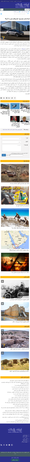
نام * (27, 138)
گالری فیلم (26, 326)
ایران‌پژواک (22, 5)
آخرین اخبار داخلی (25, 377)
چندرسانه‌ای (25, 440)
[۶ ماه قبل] (15, 311)
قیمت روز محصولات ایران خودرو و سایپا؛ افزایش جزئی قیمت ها (16, 402)
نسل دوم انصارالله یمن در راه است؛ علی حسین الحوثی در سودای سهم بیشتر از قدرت (16, 417)
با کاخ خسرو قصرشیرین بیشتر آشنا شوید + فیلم (19, 371)
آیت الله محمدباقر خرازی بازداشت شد (21, 406)
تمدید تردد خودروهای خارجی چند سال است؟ (20, 387)
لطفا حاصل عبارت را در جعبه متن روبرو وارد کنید (19, 153)
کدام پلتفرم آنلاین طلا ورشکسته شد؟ (21, 385)
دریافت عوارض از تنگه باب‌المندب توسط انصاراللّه (19, 250)
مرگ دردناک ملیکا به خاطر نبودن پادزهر (21, 390)
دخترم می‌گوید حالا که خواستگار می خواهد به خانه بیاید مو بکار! (16, 410)
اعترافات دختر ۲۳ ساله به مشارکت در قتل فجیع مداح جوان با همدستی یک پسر (15, 408)
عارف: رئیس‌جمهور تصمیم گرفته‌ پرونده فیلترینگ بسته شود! (17, 422)
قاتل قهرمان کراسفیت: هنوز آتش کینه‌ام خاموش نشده (18, 399)
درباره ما (11, 1)
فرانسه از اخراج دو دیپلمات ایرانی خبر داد (20, 394)
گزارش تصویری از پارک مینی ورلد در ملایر (21, 322)
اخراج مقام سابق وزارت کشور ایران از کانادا (20, 404)
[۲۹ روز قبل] (15, 262)
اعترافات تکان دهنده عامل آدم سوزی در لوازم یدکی (19, 380)
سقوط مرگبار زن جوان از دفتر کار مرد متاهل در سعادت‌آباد (17, 392)
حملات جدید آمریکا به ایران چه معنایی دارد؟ (20, 272)
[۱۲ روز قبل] (15, 119)
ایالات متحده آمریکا (6, 129)
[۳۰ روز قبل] (15, 240)
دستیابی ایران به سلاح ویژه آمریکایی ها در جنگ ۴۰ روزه (18, 401)
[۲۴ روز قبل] (15, 217)
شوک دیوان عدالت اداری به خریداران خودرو (20, 389)
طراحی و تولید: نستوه (15, 457)
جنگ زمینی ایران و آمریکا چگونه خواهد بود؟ (20, 228)
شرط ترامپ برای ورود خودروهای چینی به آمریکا (17, 19)
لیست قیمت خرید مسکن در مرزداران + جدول (20, 397)
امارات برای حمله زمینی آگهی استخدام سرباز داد (19, 183)
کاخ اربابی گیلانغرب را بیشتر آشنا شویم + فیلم (19, 349)
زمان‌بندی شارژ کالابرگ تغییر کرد (22, 206)
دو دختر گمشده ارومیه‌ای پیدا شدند (21, 420)
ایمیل (27, 141)
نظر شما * (26, 145)
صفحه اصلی (25, 435)
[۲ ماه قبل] (15, 289)
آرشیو (15, 1)
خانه (26, 9)
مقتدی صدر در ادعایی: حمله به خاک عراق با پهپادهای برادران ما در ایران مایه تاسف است (16, 414)
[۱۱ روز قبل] (25, 119)
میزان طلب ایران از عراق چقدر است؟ (21, 395)
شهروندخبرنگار (25, 442)
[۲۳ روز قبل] (15, 195)
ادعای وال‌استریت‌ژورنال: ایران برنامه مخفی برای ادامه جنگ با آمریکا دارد (5, 112)
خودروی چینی (20, 129)
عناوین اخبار (25, 437)
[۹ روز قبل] (25, 106)
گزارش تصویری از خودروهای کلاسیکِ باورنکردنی (19, 299)
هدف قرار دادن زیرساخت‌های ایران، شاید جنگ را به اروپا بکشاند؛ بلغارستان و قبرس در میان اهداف (15, 383)
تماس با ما (19, 1)
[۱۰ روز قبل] (15, 106)
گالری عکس (26, 277)
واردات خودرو (14, 129)
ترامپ (11, 129)
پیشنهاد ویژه (26, 161)
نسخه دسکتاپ (15, 460)
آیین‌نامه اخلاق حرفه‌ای (5, 1)
